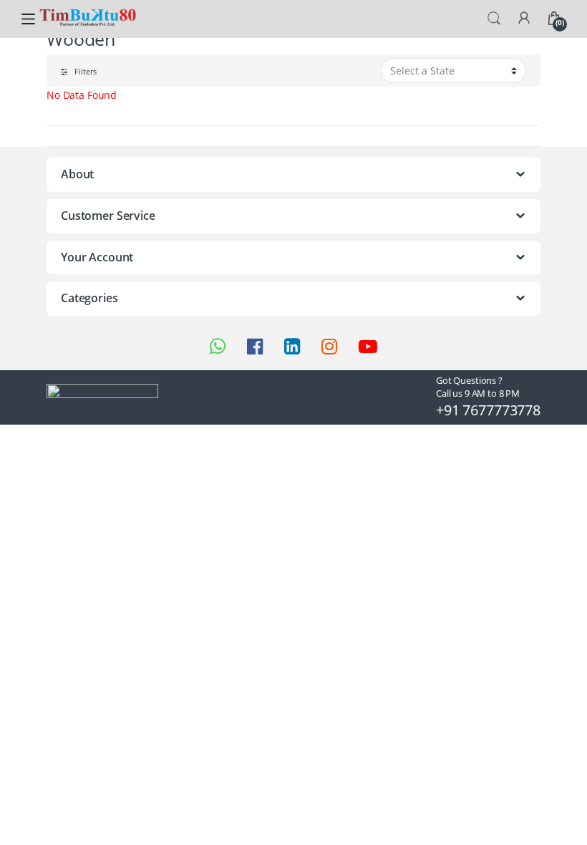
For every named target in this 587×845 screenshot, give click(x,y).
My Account (524, 18)
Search (494, 18)
